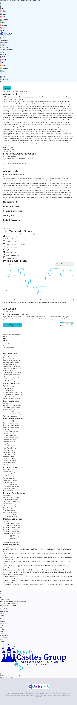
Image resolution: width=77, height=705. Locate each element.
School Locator (4, 42)
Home (2, 625)
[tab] (38, 337)
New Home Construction (7, 49)
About (1, 51)
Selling (2, 45)
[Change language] (1, 8)
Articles (2, 54)
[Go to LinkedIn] (0, 7)
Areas (1, 38)
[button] (38, 244)
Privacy (2, 629)
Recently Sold (4, 47)
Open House (3, 40)
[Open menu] (0, 81)
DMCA (2, 633)
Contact (2, 56)
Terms (2, 631)
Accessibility (4, 635)
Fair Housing (4, 637)
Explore (2, 607)
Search (2, 37)
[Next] (72, 325)
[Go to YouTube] (0, 5)
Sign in (6, 30)
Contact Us (3, 621)
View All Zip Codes (11, 325)
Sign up (2, 30)
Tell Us (2, 52)
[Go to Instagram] (0, 3)
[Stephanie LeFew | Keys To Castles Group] (34, 672)
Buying (2, 44)
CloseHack (11, 677)
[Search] (3, 345)
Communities (4, 611)
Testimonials (4, 623)
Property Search (5, 609)
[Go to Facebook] (0, 2)
